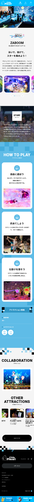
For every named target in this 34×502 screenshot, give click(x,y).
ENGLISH (4, 472)
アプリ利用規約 (5, 477)
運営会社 (4, 482)
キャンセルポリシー (6, 479)
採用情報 (4, 486)
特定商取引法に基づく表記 (7, 475)
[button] (11, 96)
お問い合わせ (17, 465)
